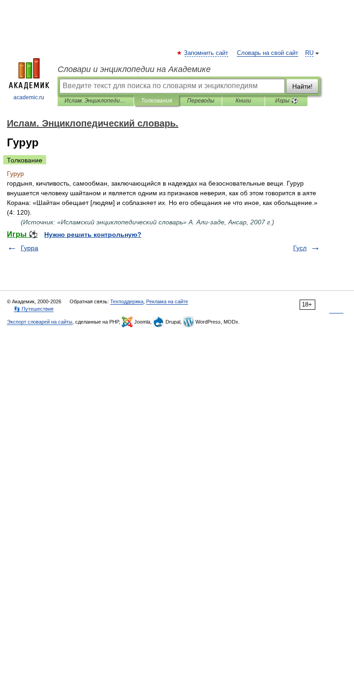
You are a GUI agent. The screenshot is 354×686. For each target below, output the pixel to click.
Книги (243, 100)
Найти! (302, 86)
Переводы (200, 100)
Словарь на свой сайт (267, 53)
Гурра (29, 248)
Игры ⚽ (286, 100)
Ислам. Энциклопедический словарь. (96, 100)
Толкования (156, 100)
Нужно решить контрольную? (93, 234)
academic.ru (28, 97)
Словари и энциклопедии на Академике (134, 69)
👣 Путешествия (33, 309)
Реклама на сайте (167, 301)
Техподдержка (126, 301)
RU (309, 53)
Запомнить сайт (206, 53)
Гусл (300, 248)
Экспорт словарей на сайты (39, 322)
